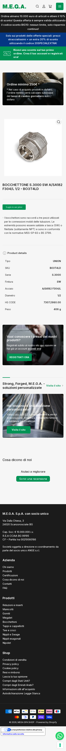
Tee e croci (9, 630)
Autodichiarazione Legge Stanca (21, 693)
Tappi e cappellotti (13, 626)
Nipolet (7, 642)
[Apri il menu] (59, 6)
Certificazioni (10, 575)
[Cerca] (37, 6)
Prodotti (7, 571)
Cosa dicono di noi (13, 579)
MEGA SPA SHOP (26, 722)
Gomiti (6, 613)
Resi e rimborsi (11, 672)
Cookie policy (10, 668)
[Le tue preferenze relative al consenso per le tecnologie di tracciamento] (60, 745)
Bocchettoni (10, 621)
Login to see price (14, 207)
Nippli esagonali (12, 638)
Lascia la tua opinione (15, 676)
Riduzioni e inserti (13, 605)
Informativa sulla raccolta (13, 734)
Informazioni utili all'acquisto (19, 689)
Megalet (7, 617)
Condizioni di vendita (14, 659)
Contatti (7, 583)
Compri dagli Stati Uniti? (16, 680)
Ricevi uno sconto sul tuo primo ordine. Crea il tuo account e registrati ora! (38, 53)
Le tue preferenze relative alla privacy (26, 730)
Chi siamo (8, 567)
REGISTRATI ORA (19, 357)
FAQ (5, 588)
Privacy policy (11, 664)
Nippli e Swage (11, 634)
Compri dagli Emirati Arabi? (18, 685)
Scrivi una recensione (33, 478)
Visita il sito (53, 385)
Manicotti (8, 609)
